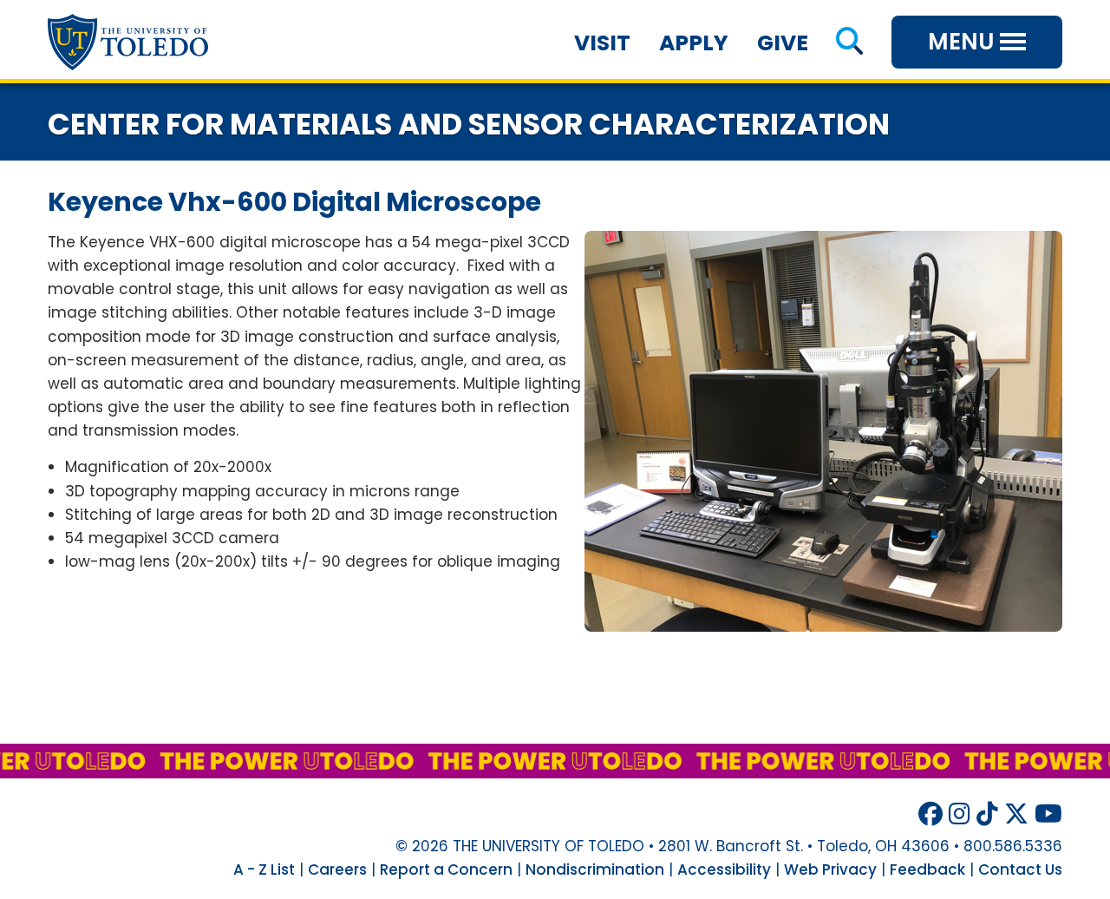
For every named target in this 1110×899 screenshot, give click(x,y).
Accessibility (724, 869)
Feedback (927, 869)
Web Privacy (830, 869)
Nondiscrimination (595, 869)
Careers (337, 869)
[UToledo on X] (1016, 814)
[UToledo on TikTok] (987, 814)
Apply (693, 43)
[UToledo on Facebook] (930, 814)
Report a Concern (446, 869)
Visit (602, 43)
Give (782, 43)
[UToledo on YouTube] (1048, 814)
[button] (849, 43)
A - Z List (264, 869)
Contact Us (1020, 869)
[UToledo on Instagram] (959, 814)
